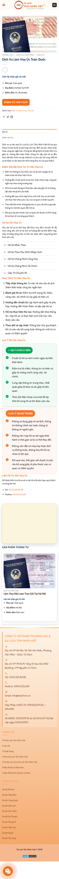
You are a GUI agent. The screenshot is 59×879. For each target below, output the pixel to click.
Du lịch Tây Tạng (9, 838)
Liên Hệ (6, 746)
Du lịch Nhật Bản (9, 795)
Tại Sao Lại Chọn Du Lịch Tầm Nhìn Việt (20, 762)
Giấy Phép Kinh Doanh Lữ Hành (16, 773)
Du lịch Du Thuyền (9, 816)
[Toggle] (5, 245)
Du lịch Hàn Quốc (9, 811)
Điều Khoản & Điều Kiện (13, 767)
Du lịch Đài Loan (9, 805)
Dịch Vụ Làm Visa (25, 55)
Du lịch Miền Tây (9, 827)
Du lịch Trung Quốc (10, 800)
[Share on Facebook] (4, 117)
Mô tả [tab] (5, 132)
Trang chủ (7, 55)
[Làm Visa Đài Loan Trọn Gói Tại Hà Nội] (29, 571)
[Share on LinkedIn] (11, 117)
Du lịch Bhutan (8, 789)
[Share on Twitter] (8, 117)
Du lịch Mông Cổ (9, 822)
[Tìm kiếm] (54, 5)
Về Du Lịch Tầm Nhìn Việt (14, 740)
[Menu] (3, 5)
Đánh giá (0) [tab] (7, 137)
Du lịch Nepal (7, 832)
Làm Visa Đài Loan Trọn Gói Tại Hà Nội (25, 593)
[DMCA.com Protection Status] (29, 856)
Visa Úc (40, 55)
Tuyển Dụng (8, 751)
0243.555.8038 (16, 489)
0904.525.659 (19, 494)
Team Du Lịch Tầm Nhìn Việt (15, 756)
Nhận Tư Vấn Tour (16, 102)
